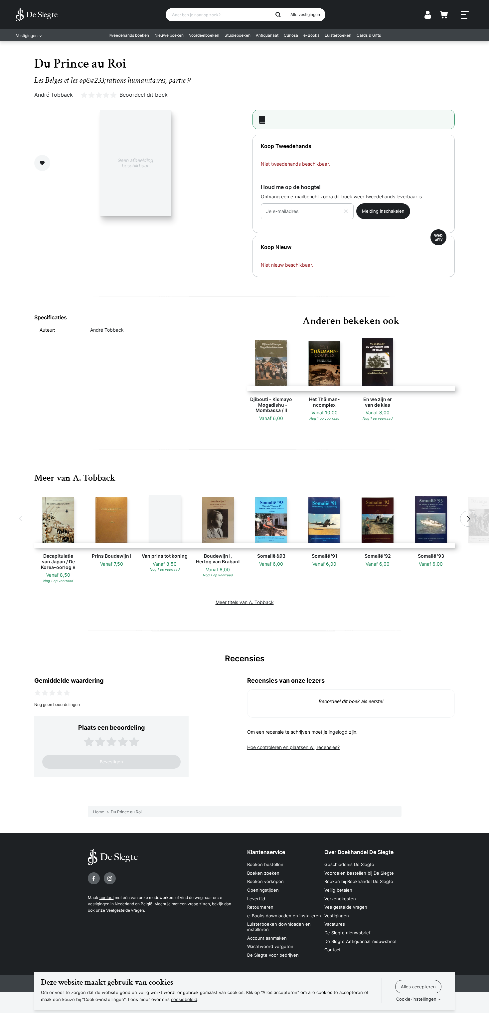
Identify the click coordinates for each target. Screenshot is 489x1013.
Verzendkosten (340, 898)
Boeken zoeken (263, 873)
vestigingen (98, 903)
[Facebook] (94, 878)
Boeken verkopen (265, 881)
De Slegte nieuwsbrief (347, 932)
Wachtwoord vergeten (270, 946)
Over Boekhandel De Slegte (359, 852)
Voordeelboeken (204, 35)
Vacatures (334, 924)
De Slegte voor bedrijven (273, 955)
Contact (332, 949)
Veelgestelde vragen (125, 910)
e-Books (311, 35)
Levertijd (256, 898)
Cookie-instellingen (416, 999)
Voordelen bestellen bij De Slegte (359, 873)
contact (106, 897)
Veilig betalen (338, 890)
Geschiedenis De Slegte (349, 864)
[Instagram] (110, 878)
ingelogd (338, 732)
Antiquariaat (267, 35)
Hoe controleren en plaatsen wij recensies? (293, 747)
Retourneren (260, 907)
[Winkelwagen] (444, 15)
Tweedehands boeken (128, 35)
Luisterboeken (338, 35)
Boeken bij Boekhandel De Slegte (358, 881)
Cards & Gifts (369, 35)
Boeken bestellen (265, 864)
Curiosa (291, 35)
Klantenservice (266, 852)
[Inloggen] (428, 15)
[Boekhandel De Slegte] (37, 14)
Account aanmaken (267, 938)
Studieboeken (237, 35)
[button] (21, 519)
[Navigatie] (464, 15)
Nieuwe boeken (169, 35)
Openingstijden (263, 890)
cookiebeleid (184, 999)
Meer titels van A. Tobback (245, 602)
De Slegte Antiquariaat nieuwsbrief (360, 941)
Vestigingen (336, 915)
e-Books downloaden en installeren (284, 915)
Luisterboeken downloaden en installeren (279, 926)
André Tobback (53, 94)
